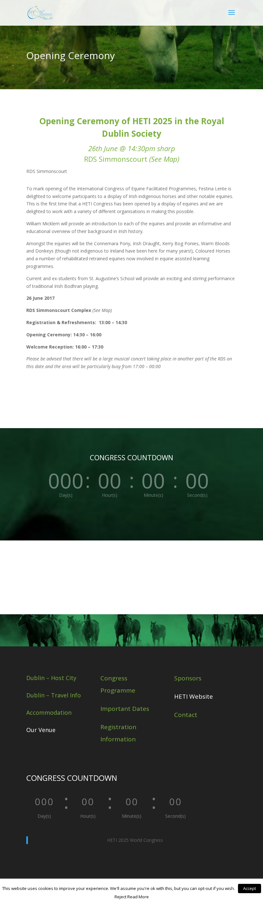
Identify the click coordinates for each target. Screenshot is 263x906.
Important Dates (124, 708)
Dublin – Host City (51, 678)
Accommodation (49, 712)
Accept (249, 888)
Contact (185, 715)
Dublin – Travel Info (53, 695)
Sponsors (187, 678)
